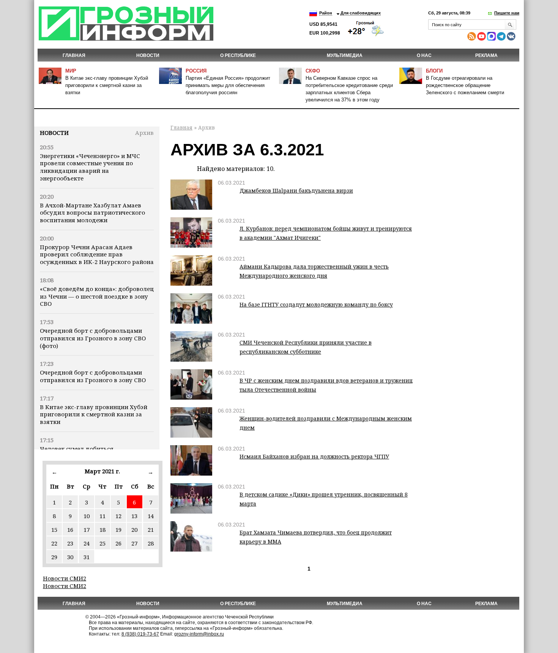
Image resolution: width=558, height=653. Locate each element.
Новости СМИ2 (64, 578)
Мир (70, 71)
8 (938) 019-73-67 (140, 634)
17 (87, 529)
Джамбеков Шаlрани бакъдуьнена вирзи (296, 190)
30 (70, 557)
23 (70, 543)
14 (151, 516)
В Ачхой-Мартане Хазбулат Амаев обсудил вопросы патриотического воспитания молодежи (92, 212)
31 (87, 557)
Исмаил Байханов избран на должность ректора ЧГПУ (314, 456)
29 (54, 557)
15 (54, 529)
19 (118, 529)
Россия (196, 71)
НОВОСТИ (147, 55)
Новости (54, 132)
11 (102, 516)
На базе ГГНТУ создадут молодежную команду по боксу (316, 304)
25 (102, 543)
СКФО (313, 71)
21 (151, 529)
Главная (74, 55)
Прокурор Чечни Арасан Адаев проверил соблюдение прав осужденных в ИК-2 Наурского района (97, 254)
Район (325, 13)
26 (118, 543)
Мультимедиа (345, 55)
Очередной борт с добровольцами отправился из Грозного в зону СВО (93, 376)
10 (87, 516)
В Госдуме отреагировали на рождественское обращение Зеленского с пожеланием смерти (465, 85)
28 (151, 543)
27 (134, 543)
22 (54, 543)
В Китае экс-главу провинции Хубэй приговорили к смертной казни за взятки (106, 85)
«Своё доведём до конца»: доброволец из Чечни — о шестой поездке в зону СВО (97, 296)
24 (87, 543)
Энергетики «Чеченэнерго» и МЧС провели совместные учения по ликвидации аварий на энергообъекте (90, 167)
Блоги (434, 71)
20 (134, 529)
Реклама (486, 55)
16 (70, 529)
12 (118, 516)
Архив (144, 132)
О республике (238, 55)
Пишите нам (506, 13)
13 (134, 516)
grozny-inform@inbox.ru (199, 634)
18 (102, 529)
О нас (424, 55)
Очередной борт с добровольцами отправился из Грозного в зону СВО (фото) (93, 338)
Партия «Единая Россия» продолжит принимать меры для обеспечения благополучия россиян (228, 85)
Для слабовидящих (360, 13)
